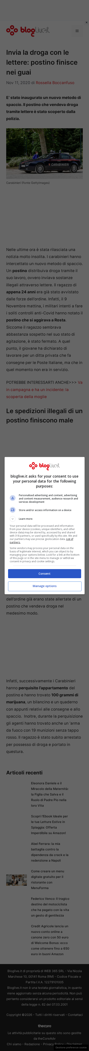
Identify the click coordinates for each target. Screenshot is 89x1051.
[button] (44, 519)
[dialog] (45, 525)
